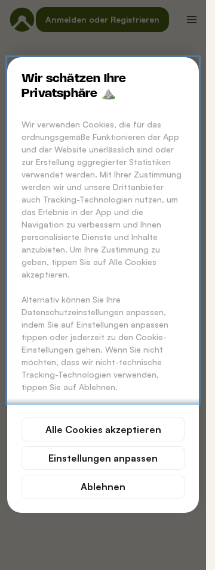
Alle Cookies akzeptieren (103, 429)
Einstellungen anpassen (103, 458)
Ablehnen (103, 487)
